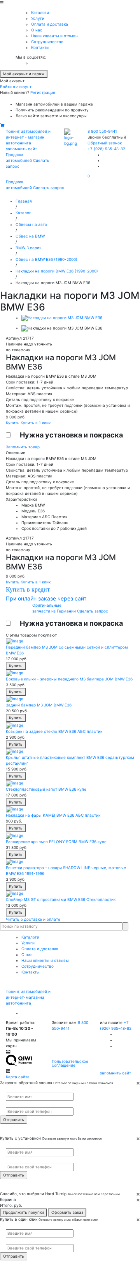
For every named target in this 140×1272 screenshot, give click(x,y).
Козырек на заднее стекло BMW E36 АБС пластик (54, 731)
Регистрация (42, 92)
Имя (9, 1089)
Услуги (37, 18)
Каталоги (40, 12)
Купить (13, 422)
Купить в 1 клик (36, 422)
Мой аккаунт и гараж (23, 73)
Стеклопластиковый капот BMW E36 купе (46, 789)
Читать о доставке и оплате (33, 919)
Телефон (12, 1104)
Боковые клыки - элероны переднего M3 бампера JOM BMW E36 (69, 679)
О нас (36, 30)
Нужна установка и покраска (71, 435)
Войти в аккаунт (16, 86)
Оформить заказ (67, 1212)
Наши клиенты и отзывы (55, 35)
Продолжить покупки (23, 1212)
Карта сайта (18, 1076)
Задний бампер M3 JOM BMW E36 (39, 705)
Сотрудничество (47, 41)
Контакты (40, 47)
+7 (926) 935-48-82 (106, 148)
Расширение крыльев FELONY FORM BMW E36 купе (56, 841)
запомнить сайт (21, 148)
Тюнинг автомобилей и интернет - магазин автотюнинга (28, 137)
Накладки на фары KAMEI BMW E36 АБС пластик (53, 815)
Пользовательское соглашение (70, 1063)
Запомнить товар (23, 446)
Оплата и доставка (49, 24)
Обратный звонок (105, 143)
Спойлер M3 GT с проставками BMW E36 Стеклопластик (61, 899)
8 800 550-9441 (102, 131)
